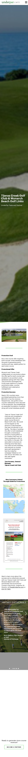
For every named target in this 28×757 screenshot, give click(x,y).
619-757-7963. (6, 589)
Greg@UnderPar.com (16, 587)
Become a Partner (14, 747)
